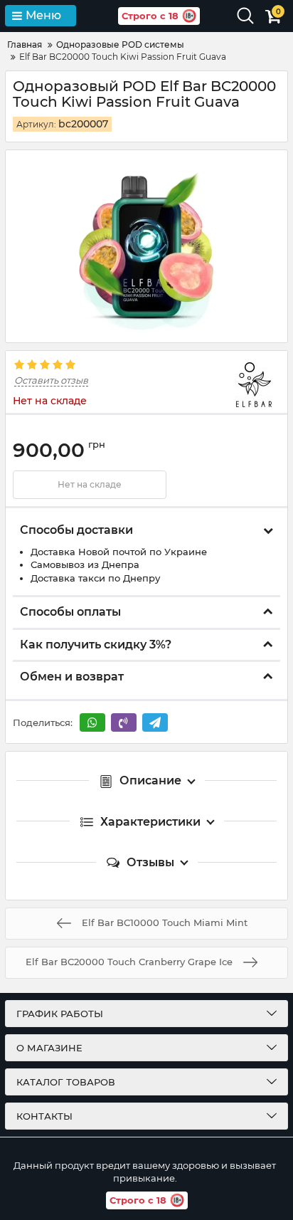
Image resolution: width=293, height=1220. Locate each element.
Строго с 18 (150, 15)
